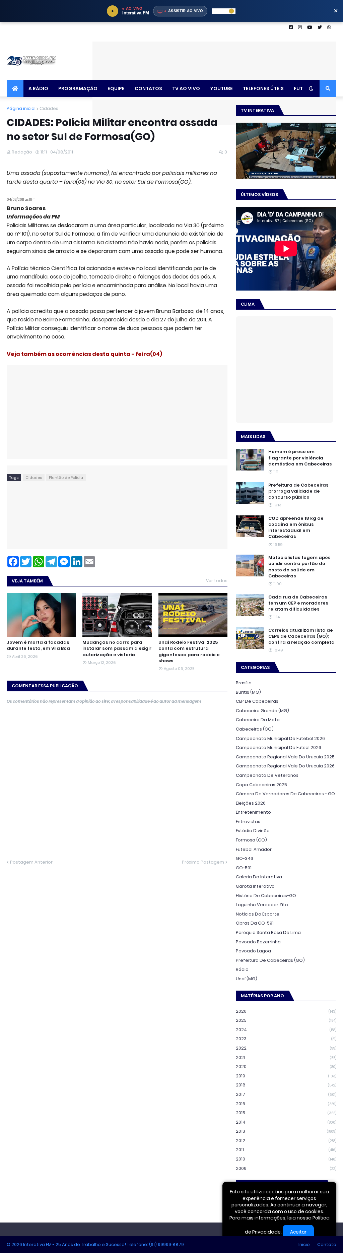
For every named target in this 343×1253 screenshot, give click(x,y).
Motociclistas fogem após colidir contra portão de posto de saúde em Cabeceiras (299, 567)
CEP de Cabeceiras (257, 701)
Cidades (49, 108)
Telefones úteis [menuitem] (263, 88)
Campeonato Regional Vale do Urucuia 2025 (285, 757)
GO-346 (244, 858)
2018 (286, 1085)
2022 (286, 1048)
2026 (286, 1011)
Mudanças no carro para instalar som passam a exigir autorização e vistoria (116, 648)
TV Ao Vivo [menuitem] (186, 88)
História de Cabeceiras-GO (266, 895)
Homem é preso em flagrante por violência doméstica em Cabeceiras (300, 458)
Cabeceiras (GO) (255, 729)
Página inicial (21, 108)
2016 (286, 1104)
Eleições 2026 (251, 803)
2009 (286, 1168)
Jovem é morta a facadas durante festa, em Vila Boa (38, 645)
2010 (286, 1159)
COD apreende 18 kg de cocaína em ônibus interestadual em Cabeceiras (296, 527)
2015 (286, 1113)
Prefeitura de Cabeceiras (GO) (270, 960)
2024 (286, 1029)
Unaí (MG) (246, 979)
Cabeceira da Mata (258, 719)
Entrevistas (248, 821)
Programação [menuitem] (77, 88)
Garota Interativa (255, 886)
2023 (286, 1039)
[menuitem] (15, 88)
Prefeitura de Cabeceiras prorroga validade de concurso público (298, 491)
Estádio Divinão (253, 830)
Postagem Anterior (31, 862)
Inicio (304, 1244)
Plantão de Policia (66, 477)
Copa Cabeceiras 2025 (261, 784)
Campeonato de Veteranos (267, 775)
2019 (286, 1076)
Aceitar (298, 1232)
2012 (286, 1140)
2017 (286, 1094)
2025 (286, 1020)
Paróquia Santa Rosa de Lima (268, 932)
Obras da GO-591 (255, 923)
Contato (326, 1244)
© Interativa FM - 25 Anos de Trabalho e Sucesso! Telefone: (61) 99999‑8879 (95, 1244)
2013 (286, 1131)
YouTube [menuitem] (221, 88)
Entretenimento (253, 812)
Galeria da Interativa (259, 877)
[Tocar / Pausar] (112, 11)
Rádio (242, 969)
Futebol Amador (254, 849)
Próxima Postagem (203, 862)
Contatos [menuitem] (148, 88)
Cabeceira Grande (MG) (262, 710)
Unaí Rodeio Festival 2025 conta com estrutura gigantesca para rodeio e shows (189, 651)
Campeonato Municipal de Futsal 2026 (278, 747)
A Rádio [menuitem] (38, 88)
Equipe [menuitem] (116, 88)
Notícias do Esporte (257, 914)
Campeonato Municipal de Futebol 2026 (280, 738)
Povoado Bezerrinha (258, 942)
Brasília (244, 683)
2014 (286, 1122)
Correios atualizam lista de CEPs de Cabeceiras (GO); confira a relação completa (301, 636)
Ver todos (216, 580)
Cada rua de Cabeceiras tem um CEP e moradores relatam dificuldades (298, 603)
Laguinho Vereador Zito (262, 904)
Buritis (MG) (248, 692)
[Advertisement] (214, 57)
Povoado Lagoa (253, 951)
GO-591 (244, 868)
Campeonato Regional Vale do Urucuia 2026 (285, 766)
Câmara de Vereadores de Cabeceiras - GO (285, 794)
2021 (286, 1057)
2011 (286, 1149)
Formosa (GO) (251, 840)
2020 (286, 1066)
